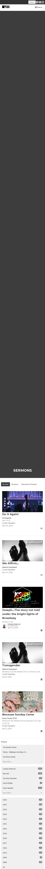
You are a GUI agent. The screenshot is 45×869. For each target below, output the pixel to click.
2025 (22, 804)
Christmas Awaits (9, 757)
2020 (22, 829)
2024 (22, 809)
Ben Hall (22, 773)
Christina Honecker (22, 778)
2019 (22, 833)
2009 (22, 857)
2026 (22, 800)
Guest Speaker (22, 788)
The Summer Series (9, 747)
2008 (22, 862)
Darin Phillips (22, 783)
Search (32, 2)
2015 (22, 853)
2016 (22, 848)
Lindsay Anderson (22, 769)
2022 (22, 819)
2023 (22, 814)
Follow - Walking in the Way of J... (15, 752)
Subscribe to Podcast (29, 484)
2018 (22, 838)
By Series (15, 484)
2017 (22, 843)
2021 (22, 824)
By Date (6, 484)
